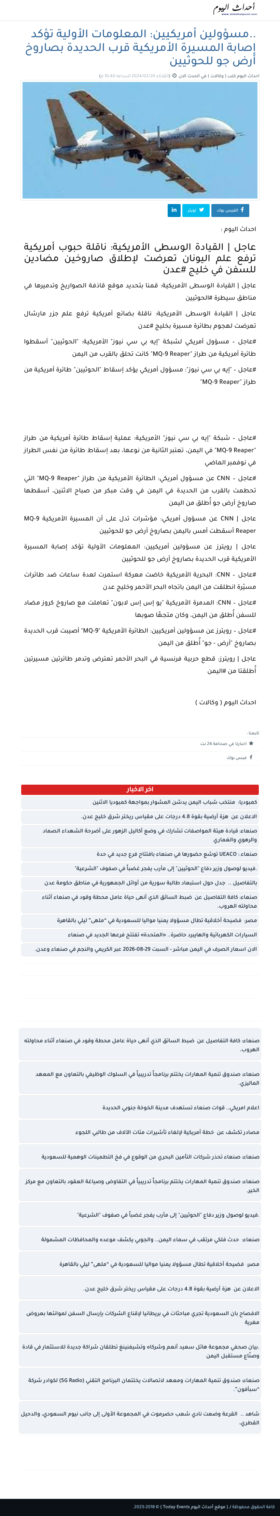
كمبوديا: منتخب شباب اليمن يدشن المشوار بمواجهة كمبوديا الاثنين (175, 803)
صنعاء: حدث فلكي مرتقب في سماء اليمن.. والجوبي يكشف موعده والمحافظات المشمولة (150, 1240)
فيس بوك (237, 758)
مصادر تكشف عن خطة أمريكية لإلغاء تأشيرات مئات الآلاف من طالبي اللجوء (167, 1133)
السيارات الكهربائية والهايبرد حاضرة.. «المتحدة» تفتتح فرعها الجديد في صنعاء (162, 935)
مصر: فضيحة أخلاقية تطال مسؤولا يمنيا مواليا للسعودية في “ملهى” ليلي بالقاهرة (157, 921)
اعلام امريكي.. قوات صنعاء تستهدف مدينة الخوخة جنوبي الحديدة (181, 1108)
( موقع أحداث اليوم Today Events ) (193, 1507)
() (135, 76)
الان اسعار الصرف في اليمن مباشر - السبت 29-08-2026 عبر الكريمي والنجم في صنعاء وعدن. (145, 950)
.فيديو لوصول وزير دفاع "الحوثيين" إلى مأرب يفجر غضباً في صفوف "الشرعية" (166, 869)
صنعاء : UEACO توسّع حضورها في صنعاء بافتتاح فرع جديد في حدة (177, 855)
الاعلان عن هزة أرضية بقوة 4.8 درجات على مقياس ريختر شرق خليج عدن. (169, 817)
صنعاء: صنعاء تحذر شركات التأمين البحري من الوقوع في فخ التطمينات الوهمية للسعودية (151, 1158)
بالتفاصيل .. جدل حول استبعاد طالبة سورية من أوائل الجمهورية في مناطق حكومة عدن (150, 883)
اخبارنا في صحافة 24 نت (224, 744)
